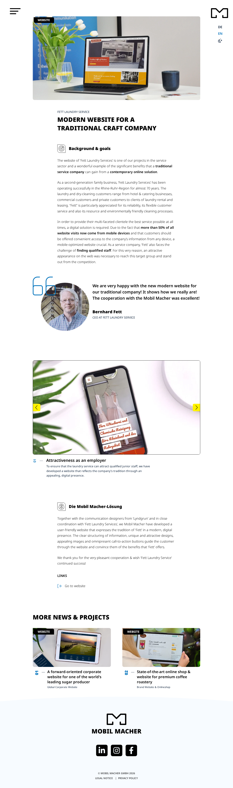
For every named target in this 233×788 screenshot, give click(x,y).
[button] (15, 11)
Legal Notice (104, 778)
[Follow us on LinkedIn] (102, 750)
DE (220, 27)
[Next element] (196, 407)
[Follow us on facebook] (131, 750)
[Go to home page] (219, 13)
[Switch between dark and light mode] (220, 41)
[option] (92, 468)
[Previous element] (36, 407)
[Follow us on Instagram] (116, 750)
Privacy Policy (128, 778)
